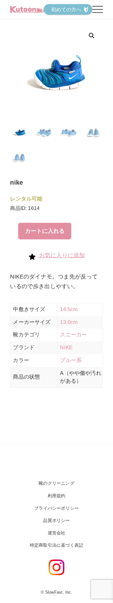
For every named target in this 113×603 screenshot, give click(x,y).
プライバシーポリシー (56, 508)
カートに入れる (45, 231)
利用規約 (57, 495)
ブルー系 (71, 360)
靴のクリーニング (56, 483)
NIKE (66, 347)
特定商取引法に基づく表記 (56, 545)
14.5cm (69, 309)
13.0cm (69, 322)
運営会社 (57, 532)
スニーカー (73, 335)
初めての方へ (66, 9)
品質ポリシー (56, 520)
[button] (91, 35)
